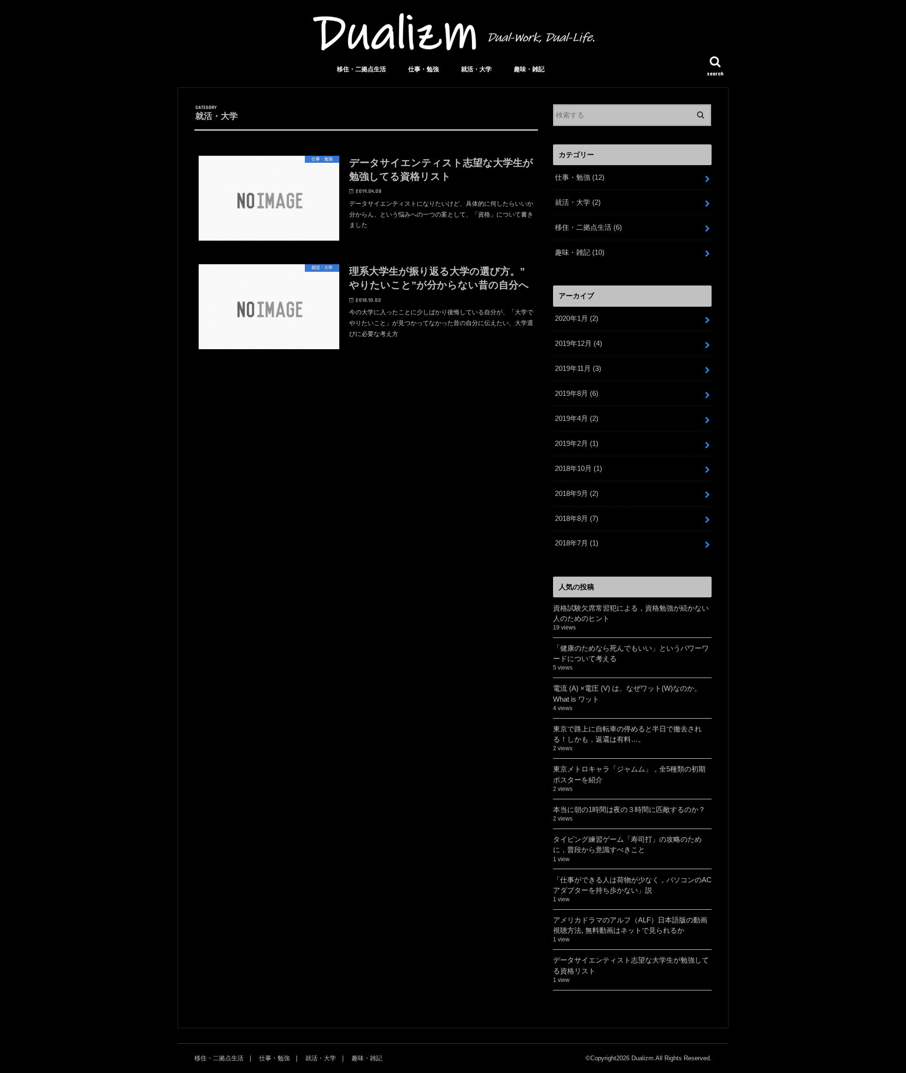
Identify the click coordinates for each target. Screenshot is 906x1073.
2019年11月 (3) (578, 368)
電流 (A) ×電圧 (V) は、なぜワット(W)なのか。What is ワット (627, 694)
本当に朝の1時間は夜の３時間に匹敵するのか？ (629, 809)
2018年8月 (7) (576, 518)
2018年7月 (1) (576, 543)
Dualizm (642, 1058)
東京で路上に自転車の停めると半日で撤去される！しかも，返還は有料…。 (627, 734)
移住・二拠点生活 (361, 69)
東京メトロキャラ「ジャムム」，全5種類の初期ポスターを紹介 (629, 774)
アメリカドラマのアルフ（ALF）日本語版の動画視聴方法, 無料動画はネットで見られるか (630, 925)
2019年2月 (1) (576, 443)
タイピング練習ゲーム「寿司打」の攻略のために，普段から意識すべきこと (627, 845)
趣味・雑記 (529, 69)
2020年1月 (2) (576, 318)
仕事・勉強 (423, 69)
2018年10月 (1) (578, 468)
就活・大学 (476, 69)
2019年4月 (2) (576, 418)
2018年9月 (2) (576, 493)
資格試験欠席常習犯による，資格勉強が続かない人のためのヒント (631, 613)
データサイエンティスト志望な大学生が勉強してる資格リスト (631, 965)
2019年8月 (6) (576, 393)
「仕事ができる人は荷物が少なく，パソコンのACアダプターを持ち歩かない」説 (632, 885)
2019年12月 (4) (578, 343)
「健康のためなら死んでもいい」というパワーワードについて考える (631, 653)
